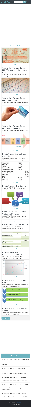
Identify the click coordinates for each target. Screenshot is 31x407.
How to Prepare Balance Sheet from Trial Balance (14, 155)
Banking (15, 122)
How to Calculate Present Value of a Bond (15, 309)
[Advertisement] (15, 20)
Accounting (15, 94)
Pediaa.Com (19, 402)
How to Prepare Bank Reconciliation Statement (12, 253)
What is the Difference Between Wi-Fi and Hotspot (14, 377)
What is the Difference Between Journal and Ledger (14, 99)
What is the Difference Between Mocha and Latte (14, 393)
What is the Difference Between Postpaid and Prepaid (15, 384)
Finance (15, 64)
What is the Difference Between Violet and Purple (14, 373)
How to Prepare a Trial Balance (14, 186)
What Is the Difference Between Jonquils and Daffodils (15, 359)
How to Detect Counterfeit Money (15, 225)
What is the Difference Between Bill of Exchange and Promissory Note (14, 70)
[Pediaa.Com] (5, 1)
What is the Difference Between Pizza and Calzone (14, 380)
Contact (13, 404)
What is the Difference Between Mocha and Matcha (15, 397)
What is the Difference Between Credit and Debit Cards (14, 127)
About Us (17, 404)
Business (10, 41)
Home (5, 41)
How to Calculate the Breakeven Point (14, 281)
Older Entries (6, 318)
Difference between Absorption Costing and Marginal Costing (14, 213)
